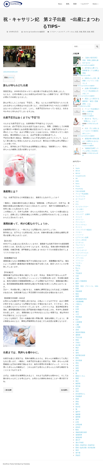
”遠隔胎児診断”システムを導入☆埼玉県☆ (90, 149)
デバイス (79, 227)
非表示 (11, 77)
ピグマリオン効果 (82, 237)
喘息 (77, 294)
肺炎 (77, 401)
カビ (77, 201)
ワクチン (79, 263)
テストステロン (81, 224)
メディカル (70, 32)
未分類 (78, 345)
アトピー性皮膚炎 (82, 194)
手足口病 (79, 337)
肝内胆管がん (80, 394)
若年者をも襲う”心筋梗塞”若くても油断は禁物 (90, 71)
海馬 (77, 353)
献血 (77, 358)
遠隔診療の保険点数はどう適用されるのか (90, 140)
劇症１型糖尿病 (81, 281)
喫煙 (77, 296)
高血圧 (78, 455)
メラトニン (80, 260)
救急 (77, 340)
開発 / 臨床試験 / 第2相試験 (85, 447)
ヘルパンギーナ (81, 250)
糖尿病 (78, 383)
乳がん (78, 268)
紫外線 (78, 386)
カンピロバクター (82, 206)
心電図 (78, 327)
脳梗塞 (78, 414)
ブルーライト (80, 245)
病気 (67, 4)
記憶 (77, 422)
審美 (77, 312)
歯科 (77, 350)
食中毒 (78, 453)
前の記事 (8, 390)
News (60, 4)
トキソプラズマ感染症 (84, 230)
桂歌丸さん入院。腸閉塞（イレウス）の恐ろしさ (90, 81)
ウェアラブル (80, 196)
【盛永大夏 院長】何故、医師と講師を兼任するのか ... (90, 60)
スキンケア (80, 212)
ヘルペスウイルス (82, 253)
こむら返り (80, 209)
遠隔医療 (79, 435)
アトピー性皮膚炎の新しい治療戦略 (90, 110)
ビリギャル (80, 242)
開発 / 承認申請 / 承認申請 (85, 445)
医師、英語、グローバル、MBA (87, 286)
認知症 (78, 427)
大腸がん (79, 304)
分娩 (80, 32)
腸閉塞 (78, 417)
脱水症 (78, 406)
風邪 (77, 450)
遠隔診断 (79, 437)
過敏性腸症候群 (81, 432)
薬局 (77, 419)
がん (77, 204)
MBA (77, 181)
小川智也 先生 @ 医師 (84, 75)
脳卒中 (78, 412)
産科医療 (79, 360)
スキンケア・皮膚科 (83, 214)
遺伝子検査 (80, 442)
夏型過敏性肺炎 (81, 299)
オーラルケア (80, 199)
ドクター (53, 32)
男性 (77, 363)
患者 (77, 330)
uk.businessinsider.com (10, 72)
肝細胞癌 (79, 396)
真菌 (77, 371)
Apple (78, 168)
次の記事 (64, 390)
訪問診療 (79, 424)
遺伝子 (78, 440)
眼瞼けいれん (80, 376)
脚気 (77, 404)
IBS (77, 178)
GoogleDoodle (81, 176)
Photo (78, 186)
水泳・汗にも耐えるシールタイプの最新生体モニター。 (90, 131)
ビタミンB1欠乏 (81, 240)
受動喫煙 (79, 291)
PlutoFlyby (79, 189)
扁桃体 (78, 335)
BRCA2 (78, 173)
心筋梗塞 (79, 322)
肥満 (77, 399)
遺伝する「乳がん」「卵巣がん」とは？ (90, 120)
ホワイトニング (81, 255)
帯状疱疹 (79, 317)
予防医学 (79, 273)
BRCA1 (78, 171)
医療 (77, 288)
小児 (77, 314)
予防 (77, 271)
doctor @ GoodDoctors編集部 (34, 32)
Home (95, 4)
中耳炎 (78, 265)
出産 (76, 32)
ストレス (79, 217)
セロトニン (80, 219)
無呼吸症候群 (80, 355)
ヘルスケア (85, 4)
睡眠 (77, 378)
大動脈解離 (80, 301)
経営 (77, 389)
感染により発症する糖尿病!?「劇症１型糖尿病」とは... (90, 101)
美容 (77, 391)
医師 (75, 4)
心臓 (77, 324)
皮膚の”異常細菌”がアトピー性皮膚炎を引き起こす (90, 91)
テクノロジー (80, 222)
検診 (77, 347)
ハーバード (80, 235)
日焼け (78, 342)
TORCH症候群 (80, 191)
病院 (92, 32)
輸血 (77, 430)
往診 (77, 319)
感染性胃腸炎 (80, 332)
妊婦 (77, 309)
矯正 (77, 381)
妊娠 (88, 32)
